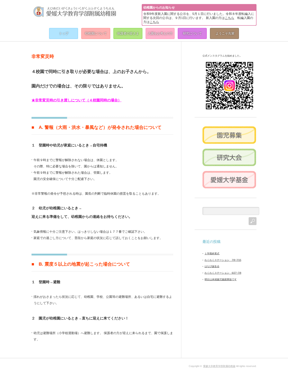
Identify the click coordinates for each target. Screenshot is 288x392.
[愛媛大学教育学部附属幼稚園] (75, 11)
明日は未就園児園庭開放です (221, 279)
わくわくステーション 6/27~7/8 (223, 272)
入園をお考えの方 (160, 33)
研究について (192, 33)
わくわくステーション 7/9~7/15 (223, 260)
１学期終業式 (212, 253)
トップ (63, 33)
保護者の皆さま (128, 33)
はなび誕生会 (212, 266)
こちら (229, 18)
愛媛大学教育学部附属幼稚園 (219, 366)
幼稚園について (96, 33)
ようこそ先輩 (225, 33)
